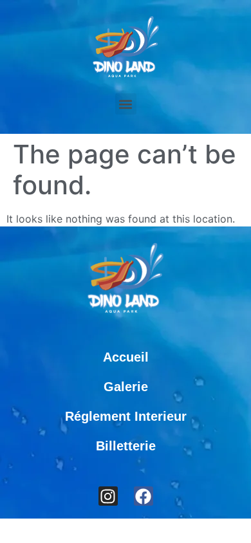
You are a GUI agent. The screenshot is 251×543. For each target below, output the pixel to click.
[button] (125, 104)
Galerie (126, 387)
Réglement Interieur (126, 416)
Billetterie (126, 446)
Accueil (126, 357)
